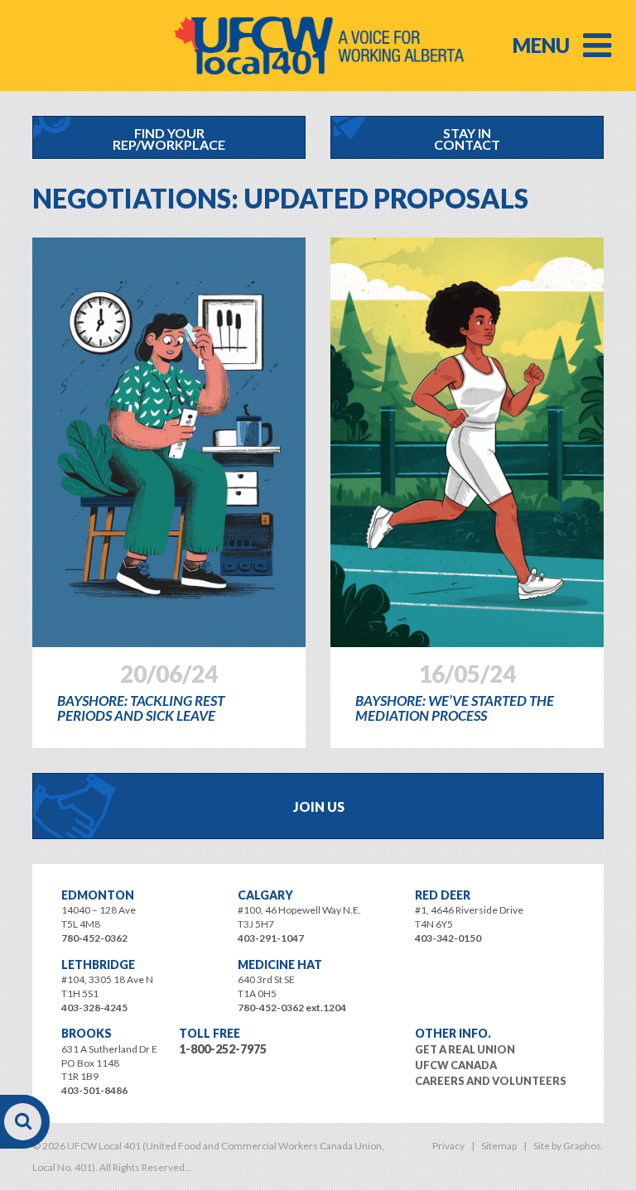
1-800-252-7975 (223, 1049)
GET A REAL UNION (465, 1049)
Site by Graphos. (568, 1146)
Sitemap (499, 1146)
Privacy (448, 1146)
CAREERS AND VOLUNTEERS (490, 1080)
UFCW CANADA (456, 1065)
